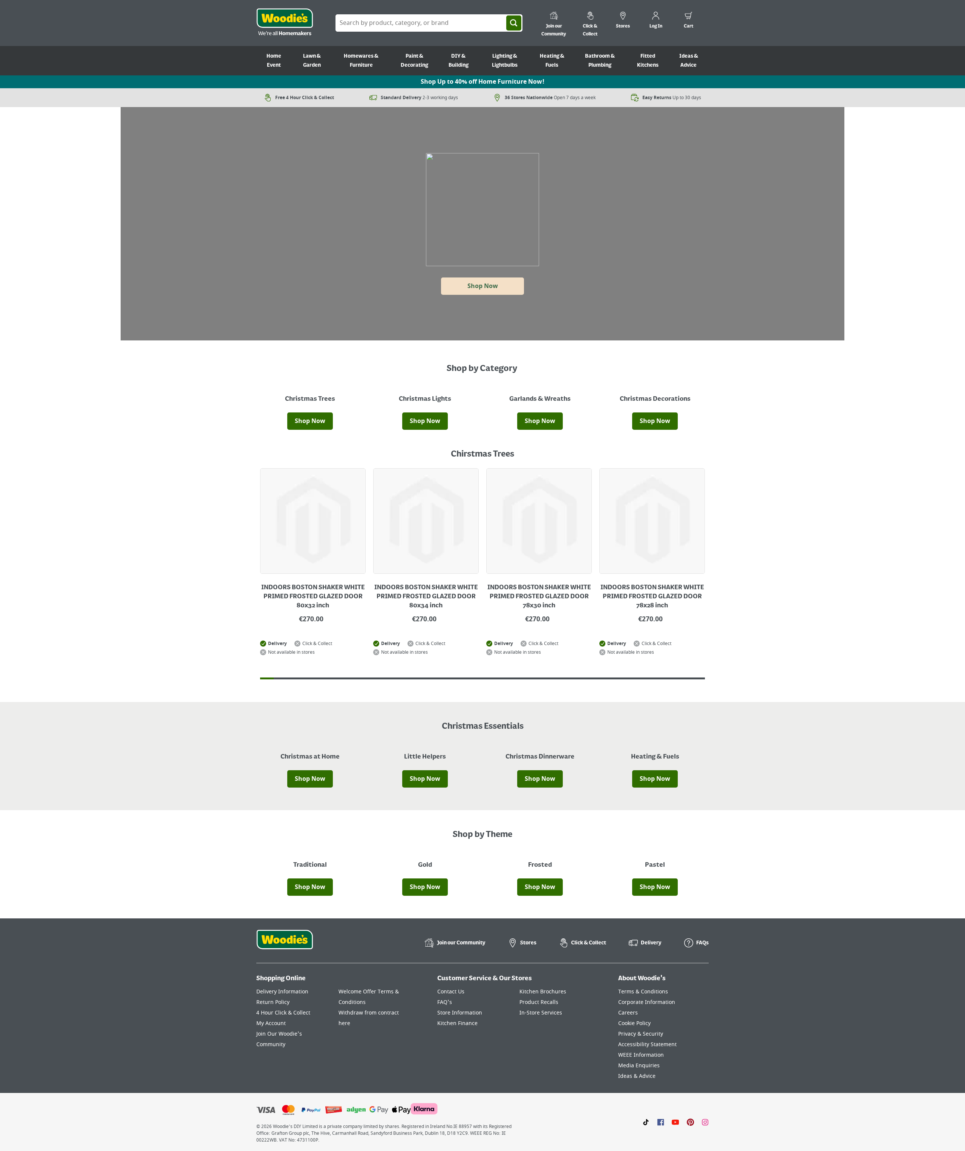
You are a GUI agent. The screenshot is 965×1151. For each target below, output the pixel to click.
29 (644, 678)
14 (442, 678)
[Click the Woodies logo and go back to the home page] (284, 23)
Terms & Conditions (643, 992)
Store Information (459, 1013)
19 (509, 678)
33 (698, 678)
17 (482, 678)
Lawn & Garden (312, 60)
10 (388, 678)
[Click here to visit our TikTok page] (645, 1121)
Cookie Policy (634, 1023)
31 (671, 678)
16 (469, 678)
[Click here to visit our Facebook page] (660, 1121)
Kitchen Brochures (542, 992)
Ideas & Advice (688, 60)
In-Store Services (540, 1013)
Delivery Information (282, 992)
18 (496, 678)
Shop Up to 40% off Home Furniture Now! (482, 81)
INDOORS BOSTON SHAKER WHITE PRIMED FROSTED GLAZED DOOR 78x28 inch (652, 597)
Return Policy (273, 1002)
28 (630, 678)
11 (402, 678)
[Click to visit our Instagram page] (705, 1121)
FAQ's (444, 1002)
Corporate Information (646, 1002)
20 (523, 678)
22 (550, 678)
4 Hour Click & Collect (283, 1013)
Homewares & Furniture (361, 60)
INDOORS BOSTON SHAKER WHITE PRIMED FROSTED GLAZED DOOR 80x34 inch (426, 597)
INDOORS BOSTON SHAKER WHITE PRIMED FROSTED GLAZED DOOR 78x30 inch (539, 597)
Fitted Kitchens (648, 60)
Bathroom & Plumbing (600, 60)
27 (617, 678)
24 (577, 678)
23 (563, 678)
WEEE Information (641, 1055)
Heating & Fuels (552, 60)
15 (456, 678)
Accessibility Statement (647, 1044)
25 (590, 678)
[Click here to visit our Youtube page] (675, 1121)
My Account (271, 1023)
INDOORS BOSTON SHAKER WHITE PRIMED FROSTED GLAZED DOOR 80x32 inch (313, 597)
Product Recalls (538, 1002)
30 (658, 678)
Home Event (274, 60)
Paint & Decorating (414, 60)
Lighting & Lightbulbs (505, 60)
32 (684, 678)
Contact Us (450, 992)
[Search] (513, 23)
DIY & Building (459, 60)
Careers (628, 1013)
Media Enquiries (639, 1066)
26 (604, 678)
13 (428, 678)
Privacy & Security (640, 1034)
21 (536, 678)
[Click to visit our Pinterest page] (690, 1121)
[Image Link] (310, 397)
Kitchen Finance (457, 1023)
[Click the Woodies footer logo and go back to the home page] (284, 944)
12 (415, 678)
